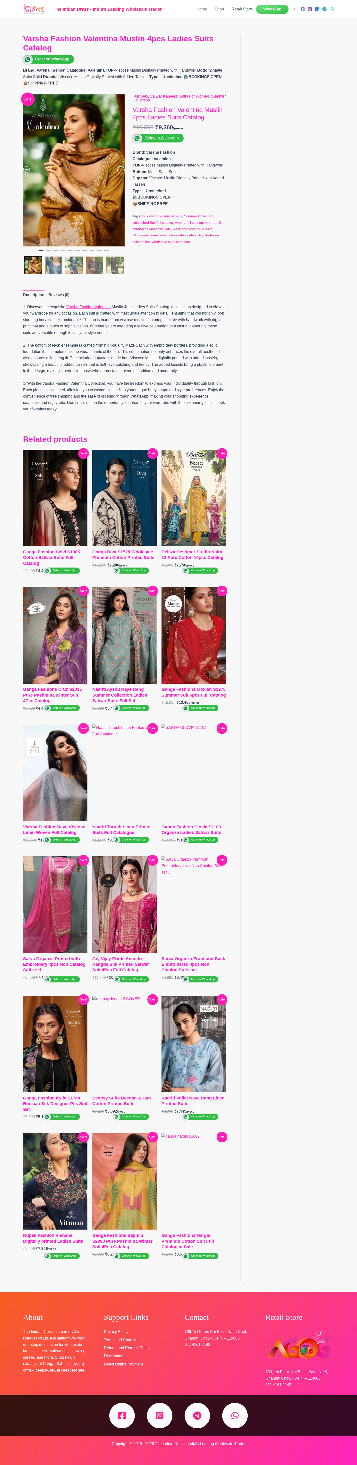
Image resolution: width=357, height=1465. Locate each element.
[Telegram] (324, 9)
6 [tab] (77, 252)
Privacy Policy (116, 1332)
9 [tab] (99, 252)
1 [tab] (41, 252)
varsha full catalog (189, 223)
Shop (219, 9)
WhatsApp (272, 9)
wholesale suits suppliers (171, 242)
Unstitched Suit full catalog (153, 223)
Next (123, 264)
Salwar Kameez (163, 96)
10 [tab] (106, 252)
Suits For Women (194, 96)
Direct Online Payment (123, 1364)
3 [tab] (55, 252)
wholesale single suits (185, 235)
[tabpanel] (74, 170)
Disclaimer (113, 1356)
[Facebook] (302, 9)
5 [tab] (70, 252)
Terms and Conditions (123, 1340)
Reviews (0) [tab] (58, 295)
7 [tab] (84, 252)
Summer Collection (198, 216)
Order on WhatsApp (52, 59)
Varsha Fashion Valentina (88, 307)
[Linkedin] (317, 9)
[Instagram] (310, 9)
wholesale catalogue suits (192, 229)
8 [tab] (92, 252)
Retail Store (242, 9)
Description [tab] (33, 295)
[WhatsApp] (332, 9)
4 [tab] (62, 252)
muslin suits (173, 216)
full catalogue (152, 216)
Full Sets (140, 96)
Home (201, 9)
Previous (23, 264)
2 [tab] (48, 252)
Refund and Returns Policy (127, 1348)
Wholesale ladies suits (150, 235)
